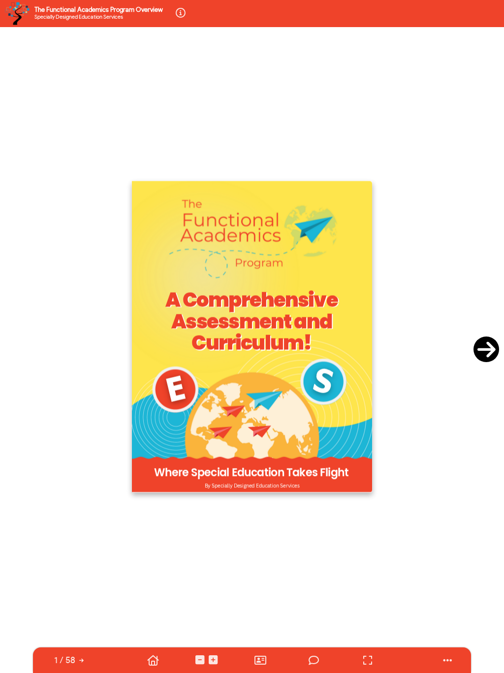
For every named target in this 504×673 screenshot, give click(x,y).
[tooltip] (65, 660)
